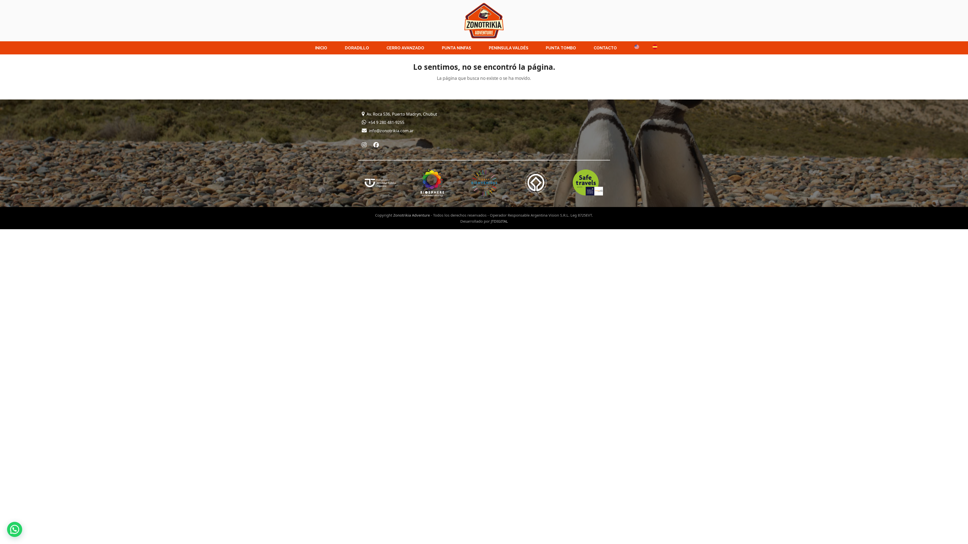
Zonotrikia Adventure (411, 215)
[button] (14, 529)
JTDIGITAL (499, 221)
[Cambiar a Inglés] (634, 48)
